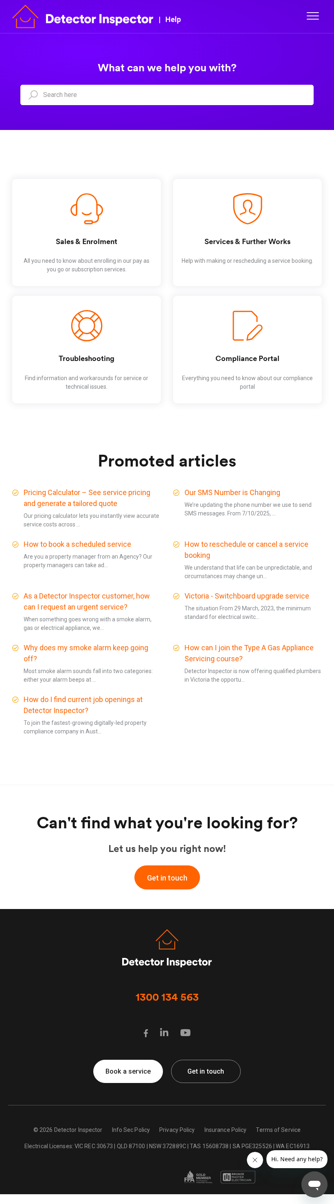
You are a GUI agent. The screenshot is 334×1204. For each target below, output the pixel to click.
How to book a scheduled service (77, 544)
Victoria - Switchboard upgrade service (247, 596)
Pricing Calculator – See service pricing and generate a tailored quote (87, 498)
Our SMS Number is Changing (232, 492)
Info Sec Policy (131, 1130)
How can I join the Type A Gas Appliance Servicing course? (249, 653)
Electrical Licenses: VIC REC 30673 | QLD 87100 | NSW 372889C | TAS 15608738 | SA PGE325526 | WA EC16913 (167, 1146)
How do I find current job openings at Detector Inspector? (83, 705)
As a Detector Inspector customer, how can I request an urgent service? (87, 601)
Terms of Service (278, 1130)
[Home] (82, 16)
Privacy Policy (177, 1130)
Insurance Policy (225, 1130)
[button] (312, 16)
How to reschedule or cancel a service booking (246, 549)
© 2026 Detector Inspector (68, 1130)
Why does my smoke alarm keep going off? (86, 653)
